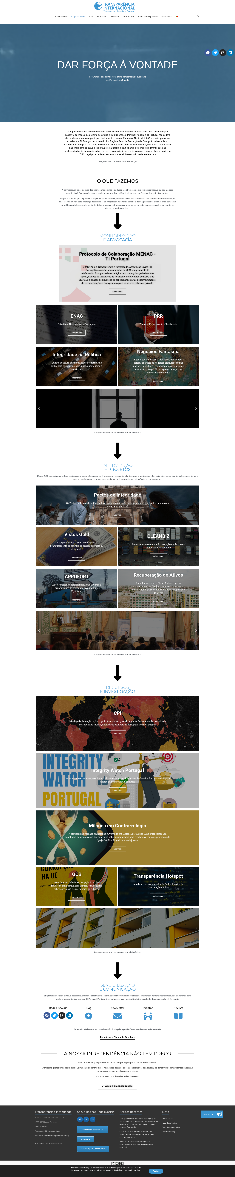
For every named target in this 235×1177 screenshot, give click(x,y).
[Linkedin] (230, 52)
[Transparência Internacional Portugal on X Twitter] (86, 1119)
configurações (134, 1170)
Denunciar (114, 16)
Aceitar (156, 1171)
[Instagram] (222, 52)
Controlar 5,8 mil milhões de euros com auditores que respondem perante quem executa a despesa (137, 1134)
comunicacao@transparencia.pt (57, 1135)
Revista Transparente (147, 16)
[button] (39, 408)
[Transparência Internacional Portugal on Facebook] (80, 1119)
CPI (91, 16)
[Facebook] (207, 52)
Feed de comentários (171, 1127)
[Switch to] (177, 17)
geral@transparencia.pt (50, 1131)
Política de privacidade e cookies (48, 1143)
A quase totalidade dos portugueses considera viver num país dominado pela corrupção (136, 1144)
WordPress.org (168, 1131)
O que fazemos (78, 16)
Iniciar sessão (168, 1118)
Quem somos (61, 16)
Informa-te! (128, 16)
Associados (166, 16)
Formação (101, 16)
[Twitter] (215, 52)
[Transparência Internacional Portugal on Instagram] (92, 1119)
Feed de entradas (169, 1123)
